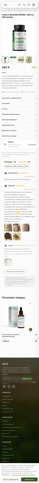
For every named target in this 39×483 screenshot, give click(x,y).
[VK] (14, 386)
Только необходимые (10, 479)
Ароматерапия (7, 399)
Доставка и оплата (8, 430)
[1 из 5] (19, 162)
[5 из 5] (26, 162)
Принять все (29, 479)
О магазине (32, 144)
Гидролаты (6, 402)
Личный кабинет (8, 424)
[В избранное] (30, 303)
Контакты (5, 461)
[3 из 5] (23, 162)
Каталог (10, 11)
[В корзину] (30, 329)
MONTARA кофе (7, 408)
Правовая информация (10, 436)
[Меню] (5, 5)
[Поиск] (24, 5)
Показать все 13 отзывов (15, 271)
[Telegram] (4, 386)
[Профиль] (19, 5)
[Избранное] (29, 5)
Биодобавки (6, 396)
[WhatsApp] (9, 386)
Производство (7, 449)
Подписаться (26, 378)
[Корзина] (33, 5)
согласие (33, 382)
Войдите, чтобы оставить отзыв (17, 166)
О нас (4, 446)
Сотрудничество (8, 455)
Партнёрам (6, 458)
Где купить (6, 433)
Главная (4, 11)
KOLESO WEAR (7, 412)
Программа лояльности (10, 427)
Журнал (5, 452)
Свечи (4, 405)
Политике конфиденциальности (24, 475)
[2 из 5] (21, 162)
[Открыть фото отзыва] (8, 228)
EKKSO (4, 72)
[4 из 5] (25, 162)
